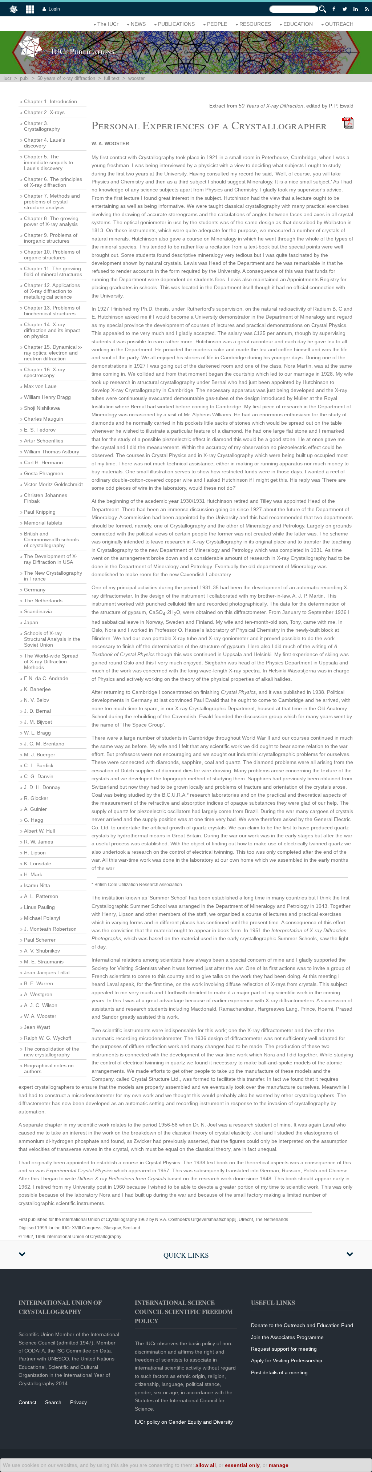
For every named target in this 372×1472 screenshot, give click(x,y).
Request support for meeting (284, 1349)
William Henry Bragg (47, 397)
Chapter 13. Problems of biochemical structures (52, 310)
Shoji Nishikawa (42, 408)
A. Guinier (35, 809)
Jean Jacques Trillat (47, 972)
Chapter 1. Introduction (50, 101)
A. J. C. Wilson (40, 1005)
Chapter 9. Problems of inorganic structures (50, 238)
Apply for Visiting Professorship (286, 1360)
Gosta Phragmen (43, 473)
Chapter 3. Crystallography (42, 126)
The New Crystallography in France (53, 576)
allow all (205, 1465)
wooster (136, 78)
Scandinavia (38, 611)
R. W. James (38, 842)
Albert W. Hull (39, 831)
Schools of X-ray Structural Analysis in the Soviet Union (52, 639)
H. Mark (33, 874)
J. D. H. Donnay (42, 787)
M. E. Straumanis (44, 962)
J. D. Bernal (37, 711)
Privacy (78, 1402)
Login (54, 9)
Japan (31, 622)
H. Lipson (35, 853)
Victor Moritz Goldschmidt (53, 484)
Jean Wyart (37, 1027)
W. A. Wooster (40, 1016)
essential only (242, 1465)
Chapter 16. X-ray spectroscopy (44, 372)
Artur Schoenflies (43, 441)
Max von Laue (40, 386)
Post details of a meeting (279, 1372)
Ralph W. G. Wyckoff (47, 1038)
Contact (27, 1402)
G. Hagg (33, 820)
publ (24, 78)
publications (176, 24)
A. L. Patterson (41, 896)
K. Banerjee (37, 689)
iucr (7, 78)
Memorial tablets (43, 523)
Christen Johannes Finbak (45, 498)
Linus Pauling (39, 907)
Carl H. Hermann (43, 462)
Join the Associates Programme (287, 1337)
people (217, 24)
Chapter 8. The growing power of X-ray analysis (51, 221)
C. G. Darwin (38, 776)
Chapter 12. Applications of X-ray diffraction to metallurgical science (52, 291)
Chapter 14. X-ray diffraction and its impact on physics (52, 330)
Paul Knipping (40, 512)
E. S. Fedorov (40, 430)
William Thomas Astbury (51, 451)
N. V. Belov (36, 700)
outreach (339, 24)
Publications (82, 51)
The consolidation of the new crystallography (51, 1052)
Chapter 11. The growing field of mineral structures (53, 271)
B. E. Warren (38, 983)
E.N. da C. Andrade (46, 678)
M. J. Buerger (39, 754)
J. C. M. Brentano (44, 744)
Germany (34, 590)
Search (53, 1402)
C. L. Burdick (38, 765)
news (138, 24)
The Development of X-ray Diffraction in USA (50, 559)
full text (112, 78)
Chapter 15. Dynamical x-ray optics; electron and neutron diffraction (53, 352)
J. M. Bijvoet (38, 722)
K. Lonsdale (37, 863)
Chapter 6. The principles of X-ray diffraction (53, 182)
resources (255, 24)
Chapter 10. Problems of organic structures (52, 254)
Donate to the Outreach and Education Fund (302, 1325)
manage (278, 1465)
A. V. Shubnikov (42, 951)
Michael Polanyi (42, 918)
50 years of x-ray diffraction (66, 78)
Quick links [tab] (186, 1255)
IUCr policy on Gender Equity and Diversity (184, 1422)
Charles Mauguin (43, 419)
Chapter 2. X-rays (44, 112)
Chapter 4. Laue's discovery (44, 143)
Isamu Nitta (37, 885)
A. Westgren (38, 994)
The (107, 24)
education (298, 24)
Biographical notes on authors (49, 1068)
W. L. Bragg (37, 733)
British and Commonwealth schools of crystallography (51, 539)
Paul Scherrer (40, 940)
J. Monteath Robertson (50, 929)
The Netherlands (43, 600)
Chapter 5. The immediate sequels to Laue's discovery (48, 162)
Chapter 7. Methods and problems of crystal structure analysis (52, 201)
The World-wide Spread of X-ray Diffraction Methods (51, 661)
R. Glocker (36, 798)
